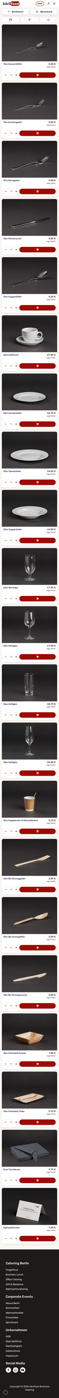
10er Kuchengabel (12, 122)
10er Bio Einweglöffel (14, 936)
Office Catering (14, 1279)
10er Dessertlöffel (12, 64)
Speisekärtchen (11, 1227)
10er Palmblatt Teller (14, 1111)
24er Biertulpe (10, 587)
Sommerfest (12, 1307)
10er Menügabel (11, 180)
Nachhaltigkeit (14, 1346)
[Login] (48, 3)
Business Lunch (14, 1274)
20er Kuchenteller (12, 413)
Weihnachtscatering (17, 1289)
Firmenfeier (12, 1317)
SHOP (40, 3)
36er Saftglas (10, 704)
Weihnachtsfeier (14, 1312)
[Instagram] (15, 1370)
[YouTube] (22, 1370)
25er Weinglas (10, 645)
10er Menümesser (12, 238)
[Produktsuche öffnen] (48, 20)
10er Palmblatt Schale (14, 1053)
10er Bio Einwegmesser (15, 995)
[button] (5, 1392)
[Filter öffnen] (29, 20)
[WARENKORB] (37, 75)
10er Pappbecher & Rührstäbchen (20, 820)
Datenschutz (13, 1350)
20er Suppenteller (12, 529)
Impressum (12, 1355)
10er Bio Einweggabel (14, 878)
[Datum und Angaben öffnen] (10, 20)
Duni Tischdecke (11, 1169)
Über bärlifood (13, 1341)
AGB (8, 1336)
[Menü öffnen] (54, 3)
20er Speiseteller (12, 471)
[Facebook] (8, 1370)
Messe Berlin (13, 1303)
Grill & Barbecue (14, 1284)
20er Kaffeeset (11, 355)
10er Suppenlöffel (12, 296)
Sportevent (12, 1322)
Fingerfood (12, 1269)
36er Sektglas (10, 762)
